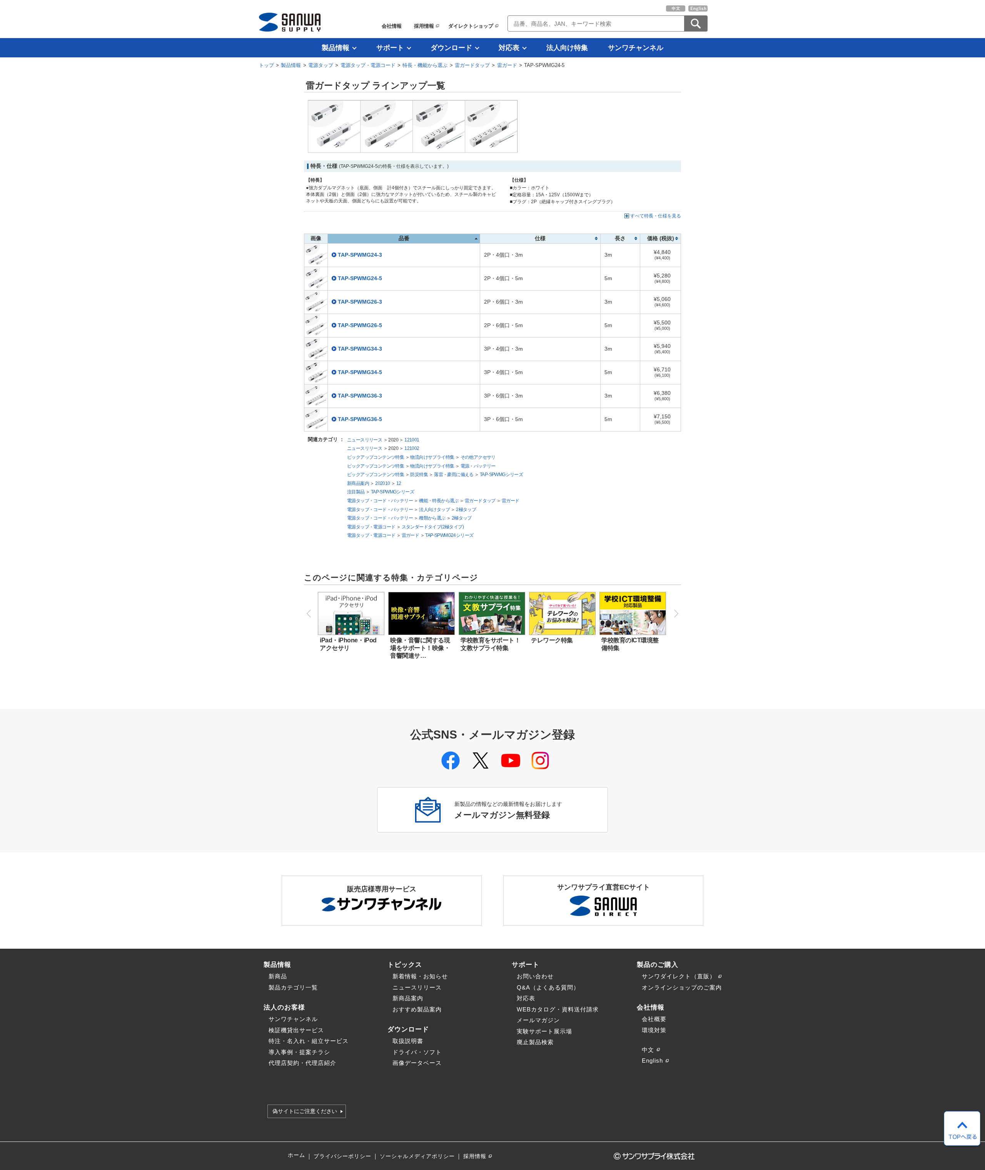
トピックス (404, 964)
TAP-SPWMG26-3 (360, 302)
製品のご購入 (657, 964)
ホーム (296, 1155)
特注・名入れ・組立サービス (309, 1041)
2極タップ (466, 509)
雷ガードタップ (472, 65)
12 (398, 483)
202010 (382, 483)
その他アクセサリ (478, 457)
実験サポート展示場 (544, 1031)
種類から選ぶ (432, 518)
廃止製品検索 (535, 1042)
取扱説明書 (407, 1041)
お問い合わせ (535, 976)
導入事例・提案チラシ (299, 1052)
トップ (266, 65)
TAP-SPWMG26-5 (360, 325)
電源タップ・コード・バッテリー (380, 500)
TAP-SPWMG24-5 (360, 278)
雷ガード (507, 65)
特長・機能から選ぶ (424, 65)
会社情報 (392, 26)
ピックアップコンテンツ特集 (375, 457)
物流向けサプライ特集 (432, 457)
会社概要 (654, 1019)
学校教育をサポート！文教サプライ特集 (490, 644)
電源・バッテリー (478, 466)
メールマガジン (538, 1020)
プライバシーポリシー (342, 1156)
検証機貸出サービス (296, 1030)
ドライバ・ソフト (417, 1052)
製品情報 (335, 48)
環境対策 (654, 1030)
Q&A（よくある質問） (548, 987)
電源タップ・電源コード (368, 65)
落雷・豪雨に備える (454, 474)
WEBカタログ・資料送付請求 (558, 1009)
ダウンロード (451, 48)
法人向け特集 (567, 48)
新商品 (278, 976)
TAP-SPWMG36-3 (360, 396)
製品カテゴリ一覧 (293, 987)
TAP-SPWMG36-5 (360, 419)
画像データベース (417, 1063)
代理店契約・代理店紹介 (302, 1063)
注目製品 (356, 492)
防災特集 (419, 474)
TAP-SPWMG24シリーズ (449, 535)
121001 (411, 440)
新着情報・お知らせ (420, 976)
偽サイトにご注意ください (304, 1111)
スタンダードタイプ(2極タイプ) (433, 527)
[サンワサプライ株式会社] (290, 22)
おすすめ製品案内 (417, 1009)
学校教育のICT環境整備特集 (630, 644)
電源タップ (320, 65)
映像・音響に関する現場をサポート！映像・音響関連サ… (420, 648)
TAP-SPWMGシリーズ (501, 474)
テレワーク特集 (552, 640)
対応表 (509, 48)
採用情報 (424, 26)
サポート (390, 48)
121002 (411, 448)
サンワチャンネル (635, 48)
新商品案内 (358, 483)
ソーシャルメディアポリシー (417, 1156)
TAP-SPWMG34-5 (360, 372)
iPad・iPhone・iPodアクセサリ (348, 644)
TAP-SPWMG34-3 (360, 349)
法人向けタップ (434, 509)
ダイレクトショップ (470, 26)
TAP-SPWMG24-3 (360, 255)
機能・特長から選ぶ (439, 500)
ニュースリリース (364, 440)
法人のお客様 (284, 1007)
